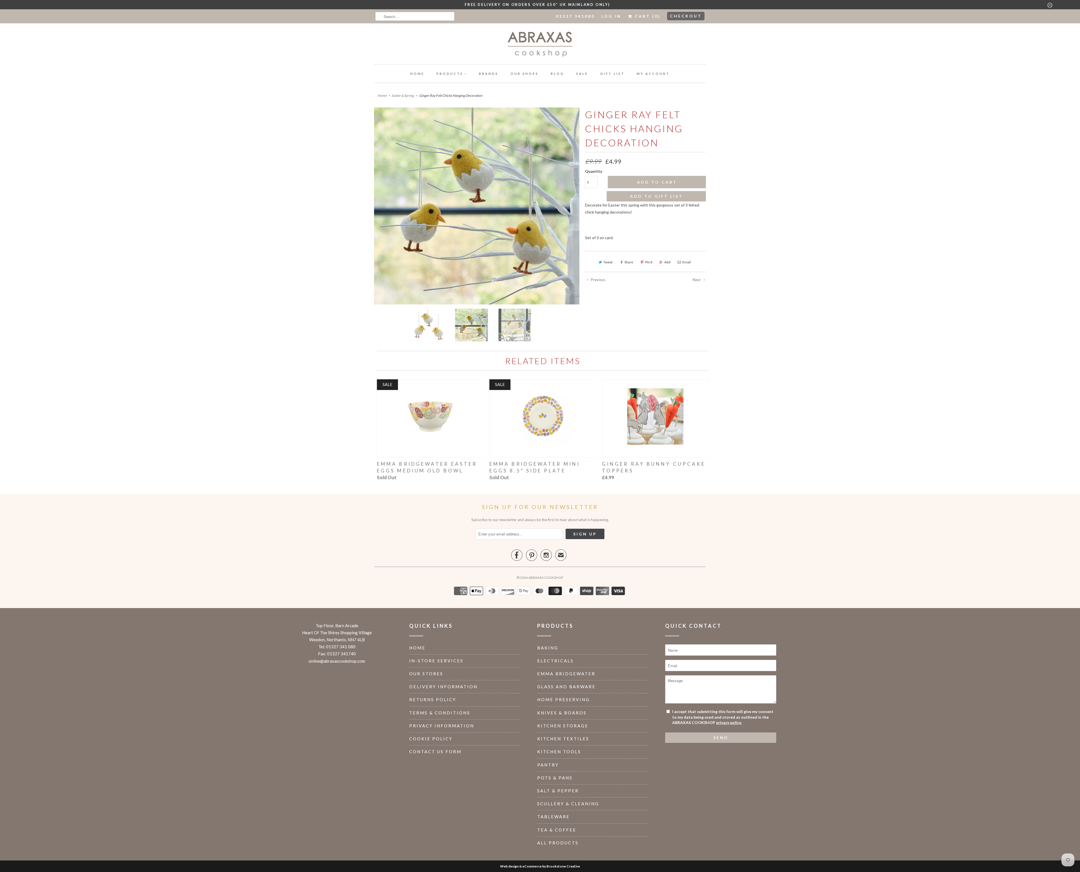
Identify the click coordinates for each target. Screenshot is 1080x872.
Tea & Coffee (556, 829)
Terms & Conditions (439, 712)
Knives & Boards (562, 712)
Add (667, 262)
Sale (582, 73)
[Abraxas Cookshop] (540, 45)
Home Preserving (563, 699)
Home (417, 73)
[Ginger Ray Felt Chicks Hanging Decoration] (476, 205)
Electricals (555, 660)
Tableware (553, 816)
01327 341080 (575, 16)
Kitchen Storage (562, 725)
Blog (557, 73)
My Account (653, 73)
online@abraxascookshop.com (337, 660)
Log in (611, 16)
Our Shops (524, 73)
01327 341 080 (341, 646)
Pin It (648, 262)
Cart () (647, 16)
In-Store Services (436, 660)
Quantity (593, 171)
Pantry (548, 764)
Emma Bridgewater (566, 673)
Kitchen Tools (559, 751)
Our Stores (426, 673)
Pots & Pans (555, 777)
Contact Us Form (435, 751)
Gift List (612, 73)
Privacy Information (441, 725)
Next (697, 279)
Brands (488, 73)
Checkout (686, 16)
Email (686, 262)
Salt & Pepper (558, 790)
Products (449, 73)
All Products (558, 842)
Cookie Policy (431, 738)
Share (628, 262)
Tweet (608, 262)
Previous (597, 279)
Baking (547, 647)
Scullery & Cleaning (568, 803)
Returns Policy (432, 699)
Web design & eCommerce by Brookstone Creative (540, 866)
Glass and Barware (566, 686)
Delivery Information (443, 686)
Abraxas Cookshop (545, 577)
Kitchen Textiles (563, 738)
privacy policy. (729, 722)
